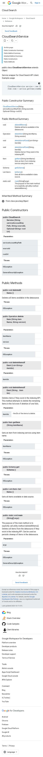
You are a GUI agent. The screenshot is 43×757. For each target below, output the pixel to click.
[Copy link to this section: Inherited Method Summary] (34, 196)
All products (6, 736)
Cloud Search (9, 10)
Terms (4, 746)
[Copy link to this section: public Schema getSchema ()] (18, 469)
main (17, 181)
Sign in (37, 3)
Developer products (9, 646)
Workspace (24, 3)
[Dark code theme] (39, 83)
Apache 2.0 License (8, 597)
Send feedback (11, 31)
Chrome (5, 721)
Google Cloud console (10, 676)
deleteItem (19, 134)
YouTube (5, 702)
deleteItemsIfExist (22, 141)
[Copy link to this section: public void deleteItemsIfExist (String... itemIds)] (13, 393)
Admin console (7, 668)
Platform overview (9, 643)
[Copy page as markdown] (12, 41)
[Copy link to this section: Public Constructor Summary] (36, 100)
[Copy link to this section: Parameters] (15, 236)
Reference (8, 21)
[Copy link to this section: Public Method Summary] (31, 119)
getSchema (19, 168)
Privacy (12, 746)
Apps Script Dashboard (10, 672)
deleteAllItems (20, 125)
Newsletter (6, 694)
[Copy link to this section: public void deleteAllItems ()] (16, 293)
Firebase (5, 724)
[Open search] (31, 2)
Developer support (9, 654)
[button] (15, 201)
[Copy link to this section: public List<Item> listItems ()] (16, 492)
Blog (3, 690)
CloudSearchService (10, 106)
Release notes (7, 650)
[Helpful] (16, 26)
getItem (18, 159)
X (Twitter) (6, 698)
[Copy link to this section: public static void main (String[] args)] (22, 518)
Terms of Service (8, 658)
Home (4, 18)
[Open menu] (3, 3)
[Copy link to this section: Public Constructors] (30, 210)
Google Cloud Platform (10, 728)
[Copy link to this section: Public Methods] (24, 283)
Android (5, 717)
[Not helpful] (20, 26)
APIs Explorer (7, 680)
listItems (18, 172)
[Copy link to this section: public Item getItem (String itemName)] (9, 428)
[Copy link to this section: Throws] (12, 260)
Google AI (5, 732)
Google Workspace (16, 18)
